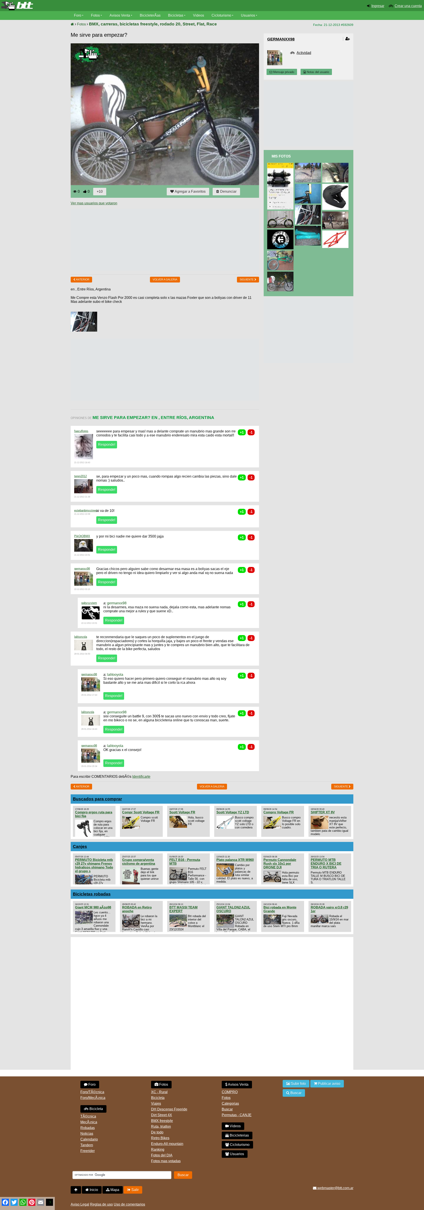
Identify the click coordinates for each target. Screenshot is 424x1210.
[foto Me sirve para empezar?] (281, 273)
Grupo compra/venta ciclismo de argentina (138, 861)
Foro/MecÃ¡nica (92, 1098)
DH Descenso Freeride (169, 1109)
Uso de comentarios (129, 1204)
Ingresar (377, 6)
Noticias (86, 1133)
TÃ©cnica (88, 1116)
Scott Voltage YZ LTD (232, 812)
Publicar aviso (328, 1083)
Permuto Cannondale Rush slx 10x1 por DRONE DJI (279, 863)
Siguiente (247, 279)
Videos (198, 15)
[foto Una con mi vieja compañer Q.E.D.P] (309, 165)
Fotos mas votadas (166, 1161)
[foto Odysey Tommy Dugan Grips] (309, 228)
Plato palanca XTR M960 (235, 860)
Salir (135, 1190)
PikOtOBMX (82, 536)
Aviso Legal (80, 1204)
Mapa (114, 1190)
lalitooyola (80, 636)
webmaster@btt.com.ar (334, 1188)
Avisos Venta (120, 15)
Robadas (87, 1128)
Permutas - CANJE (237, 1115)
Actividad (304, 53)
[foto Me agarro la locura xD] (309, 186)
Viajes (156, 1103)
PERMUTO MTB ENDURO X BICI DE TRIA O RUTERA (326, 863)
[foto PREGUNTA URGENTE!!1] (281, 213)
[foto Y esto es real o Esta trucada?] (336, 213)
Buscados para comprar (97, 799)
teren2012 (80, 476)
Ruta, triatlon (161, 1126)
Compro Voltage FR (278, 812)
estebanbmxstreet (85, 510)
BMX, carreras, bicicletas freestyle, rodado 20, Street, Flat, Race (153, 24)
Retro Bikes (160, 1138)
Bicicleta (96, 1109)
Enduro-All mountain (167, 1144)
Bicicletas (176, 15)
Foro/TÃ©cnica (92, 1092)
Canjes (80, 846)
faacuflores (81, 431)
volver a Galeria (165, 279)
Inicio (93, 1190)
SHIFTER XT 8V (323, 812)
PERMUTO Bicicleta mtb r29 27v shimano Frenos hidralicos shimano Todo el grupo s (94, 865)
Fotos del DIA (161, 1155)
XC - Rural (159, 1092)
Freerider (87, 1151)
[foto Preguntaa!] (336, 232)
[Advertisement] (151, 240)
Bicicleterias (239, 1135)
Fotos (95, 15)
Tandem (86, 1145)
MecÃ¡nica (88, 1122)
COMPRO (230, 1092)
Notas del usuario (317, 72)
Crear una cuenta (408, 6)
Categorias (230, 1103)
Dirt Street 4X (161, 1115)
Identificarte (141, 776)
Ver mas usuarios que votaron (94, 203)
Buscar (227, 1109)
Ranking (157, 1149)
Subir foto (298, 1083)
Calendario (89, 1139)
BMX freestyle (162, 1121)
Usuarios (248, 15)
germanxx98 (82, 568)
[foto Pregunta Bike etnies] (281, 231)
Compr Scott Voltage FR (140, 812)
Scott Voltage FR (182, 812)
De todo (157, 1132)
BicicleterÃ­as (150, 15)
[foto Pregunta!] (336, 186)
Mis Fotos (281, 156)
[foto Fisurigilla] (336, 165)
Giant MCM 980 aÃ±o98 (93, 907)
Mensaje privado (283, 72)
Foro (77, 15)
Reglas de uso (101, 1204)
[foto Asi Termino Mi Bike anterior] (281, 252)
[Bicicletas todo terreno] (70, 5)
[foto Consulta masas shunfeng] (281, 165)
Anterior (82, 279)
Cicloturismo (221, 15)
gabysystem (89, 603)
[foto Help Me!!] (309, 207)
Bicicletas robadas (92, 894)
